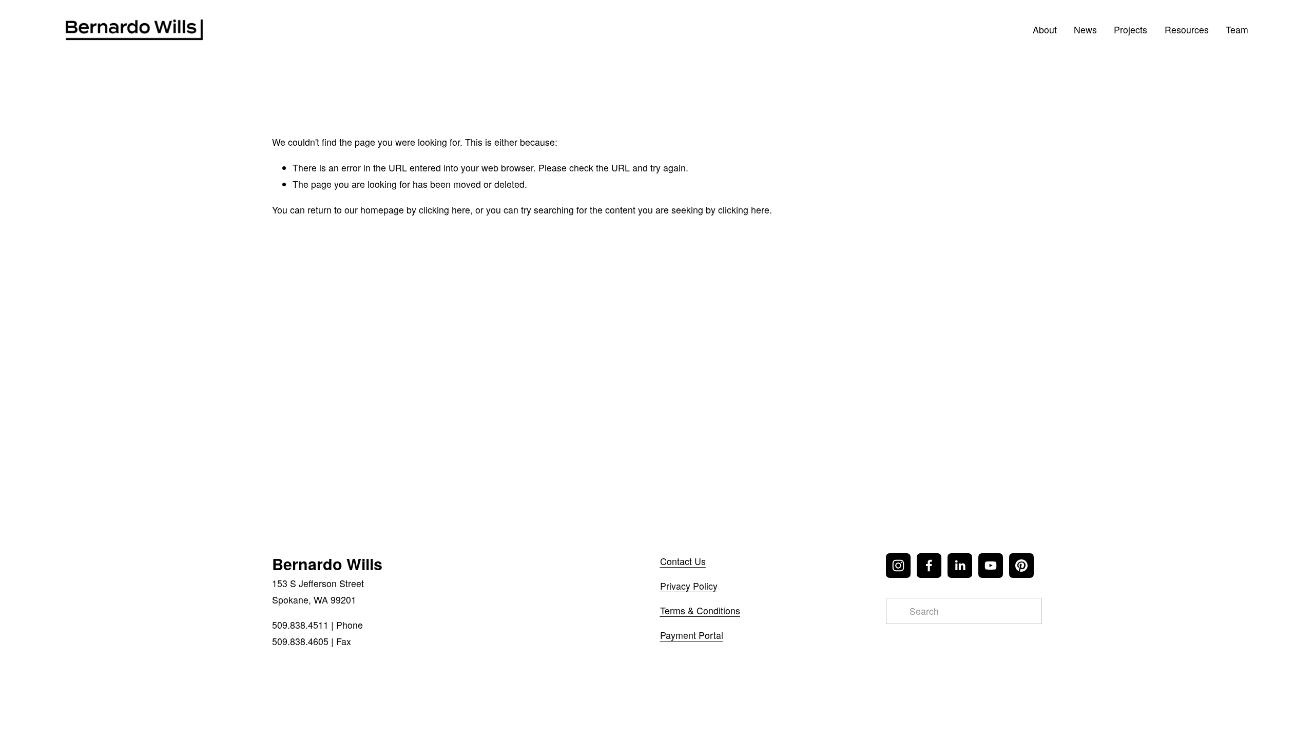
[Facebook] (929, 565)
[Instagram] (898, 565)
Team (1237, 29)
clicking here (444, 209)
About (1045, 29)
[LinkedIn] (960, 565)
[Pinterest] (1021, 565)
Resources (1187, 29)
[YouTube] (990, 565)
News (1085, 29)
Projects (1130, 29)
